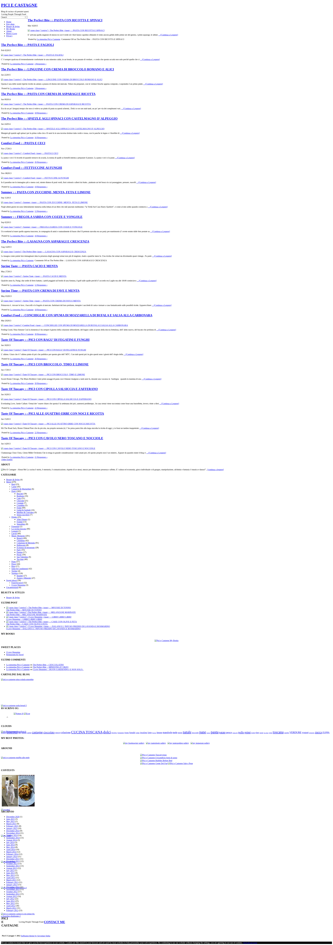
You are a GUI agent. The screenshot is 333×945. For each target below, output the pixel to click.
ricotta (253, 733)
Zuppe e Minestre (24, 578)
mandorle (167, 732)
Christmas (21, 540)
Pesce (13, 564)
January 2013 (11, 885)
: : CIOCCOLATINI (48, 665)
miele (180, 733)
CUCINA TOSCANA (87, 732)
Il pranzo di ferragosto (26, 547)
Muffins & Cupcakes (25, 512)
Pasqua (20, 552)
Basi (13, 484)
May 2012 (10, 903)
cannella (23, 733)
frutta (126, 733)
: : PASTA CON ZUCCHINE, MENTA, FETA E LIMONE (46, 192)
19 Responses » (41, 187)
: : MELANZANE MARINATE (26, 615)
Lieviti (14, 533)
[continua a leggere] (215, 469)
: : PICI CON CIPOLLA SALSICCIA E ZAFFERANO (49, 389)
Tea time (20, 559)
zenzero (312, 733)
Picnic (19, 554)
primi (248, 732)
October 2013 (12, 863)
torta (270, 733)
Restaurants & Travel (15, 654)
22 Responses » (41, 408)
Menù (8, 482)
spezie (261, 733)
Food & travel (17, 583)
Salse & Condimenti (19, 569)
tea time (266, 733)
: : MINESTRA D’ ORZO (50, 667)
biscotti (12, 732)
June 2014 (10, 845)
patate (222, 732)
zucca (318, 732)
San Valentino (22, 557)
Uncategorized (12, 587)
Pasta (13, 562)
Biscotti (20, 494)
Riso (13, 566)
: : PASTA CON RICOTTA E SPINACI (65, 20)
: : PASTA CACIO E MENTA (29, 266)
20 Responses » (41, 334)
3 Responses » (40, 88)
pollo (241, 732)
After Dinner (22, 519)
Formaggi (15, 526)
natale (187, 732)
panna (208, 733)
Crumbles (21, 505)
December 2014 (12, 831)
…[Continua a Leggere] (168, 35)
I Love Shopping (18, 585)
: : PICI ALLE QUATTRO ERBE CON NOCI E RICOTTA (52, 413)
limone (159, 732)
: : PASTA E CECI (23, 143)
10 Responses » (41, 236)
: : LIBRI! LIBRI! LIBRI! (24, 619)
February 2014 (12, 854)
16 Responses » (41, 137)
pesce (229, 732)
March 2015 (11, 824)
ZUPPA (325, 732)
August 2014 (11, 840)
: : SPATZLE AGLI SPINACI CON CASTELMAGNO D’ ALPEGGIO (59, 118)
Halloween (21, 545)
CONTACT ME (54, 922)
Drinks (14, 517)
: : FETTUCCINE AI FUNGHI (31, 167)
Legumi (14, 531)
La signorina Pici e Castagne (48, 39)
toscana (278, 732)
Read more (252, 943)
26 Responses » (41, 162)
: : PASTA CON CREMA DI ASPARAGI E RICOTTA (48, 94)
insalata (143, 732)
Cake (19, 498)
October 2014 (12, 835)
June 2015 (10, 819)
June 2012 (10, 901)
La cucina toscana (18, 529)
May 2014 (10, 847)
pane (202, 732)
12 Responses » (41, 211)
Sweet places (11, 580)
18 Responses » (41, 113)
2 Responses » (40, 64)
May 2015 (10, 821)
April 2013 (10, 878)
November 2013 (13, 861)
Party (19, 550)
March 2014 (11, 852)
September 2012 (13, 894)
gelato (138, 733)
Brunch (20, 538)
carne (29, 733)
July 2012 (10, 899)
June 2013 (10, 873)
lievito (154, 733)
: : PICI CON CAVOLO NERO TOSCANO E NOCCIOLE (52, 438)
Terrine (14, 571)
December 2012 (12, 887)
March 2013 (11, 880)
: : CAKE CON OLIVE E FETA (27, 624)
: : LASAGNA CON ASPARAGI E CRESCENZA (45, 241)
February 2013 (12, 882)
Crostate (20, 503)
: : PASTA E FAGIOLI (27, 44)
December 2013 (12, 859)
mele (175, 732)
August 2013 (11, 868)
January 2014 (11, 856)
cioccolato (49, 732)
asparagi (3, 733)
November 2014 (13, 833)
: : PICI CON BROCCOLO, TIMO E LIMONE (45, 364)
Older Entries (7, 459)
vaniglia (286, 733)
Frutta (19, 508)
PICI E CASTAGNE (19, 5)
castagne (37, 732)
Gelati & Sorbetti (24, 510)
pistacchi (235, 733)
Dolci (13, 491)
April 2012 (10, 906)
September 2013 (13, 866)
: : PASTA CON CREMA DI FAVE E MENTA (40, 290)
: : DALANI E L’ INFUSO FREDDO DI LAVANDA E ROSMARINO (43, 629)
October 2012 (12, 892)
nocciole (195, 733)
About (8, 31)
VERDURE (295, 732)
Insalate (20, 576)
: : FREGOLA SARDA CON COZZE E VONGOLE (41, 216)
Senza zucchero (23, 515)
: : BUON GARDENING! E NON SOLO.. (58, 669)
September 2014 (13, 838)
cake (19, 733)
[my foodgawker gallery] (133, 743)
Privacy (9, 36)
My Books (10, 29)
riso (257, 732)
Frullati (20, 522)
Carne (13, 487)
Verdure (14, 573)
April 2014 (10, 849)
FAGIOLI (114, 733)
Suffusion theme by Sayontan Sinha (35, 936)
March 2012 (11, 908)
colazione (65, 732)
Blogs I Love (11, 33)
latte (150, 732)
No (247, 943)
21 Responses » (41, 457)
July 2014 (10, 842)
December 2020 (12, 817)
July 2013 (10, 870)
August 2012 (11, 896)
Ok (244, 943)
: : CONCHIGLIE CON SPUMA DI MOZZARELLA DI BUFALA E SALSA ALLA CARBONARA (76, 315)
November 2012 (13, 889)
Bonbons (20, 496)
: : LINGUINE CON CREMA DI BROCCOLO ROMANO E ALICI (57, 69)
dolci (107, 732)
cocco (57, 732)
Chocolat (20, 501)
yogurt (305, 732)
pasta (215, 732)
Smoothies (21, 524)
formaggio (121, 733)
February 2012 (12, 910)
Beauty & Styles (13, 26)
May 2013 (10, 875)
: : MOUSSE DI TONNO (24, 610)
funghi (132, 732)
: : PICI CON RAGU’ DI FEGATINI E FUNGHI (45, 339)
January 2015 (11, 828)
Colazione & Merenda (26, 543)
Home (8, 22)
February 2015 (12, 826)
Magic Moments (18, 536)
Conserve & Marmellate (21, 489)
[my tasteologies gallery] (156, 743)
